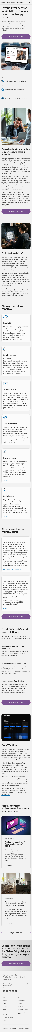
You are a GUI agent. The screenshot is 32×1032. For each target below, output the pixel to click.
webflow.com (5, 794)
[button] (30, 2)
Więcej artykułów (16, 933)
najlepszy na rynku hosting (20, 273)
